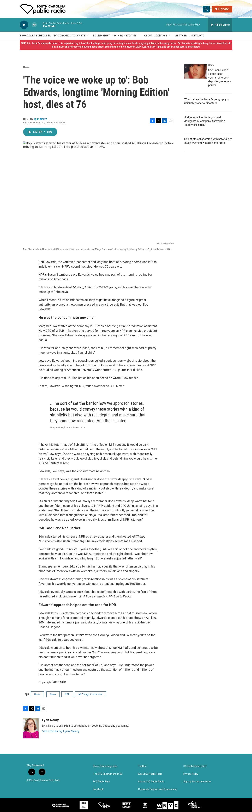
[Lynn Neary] (31, 728)
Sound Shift (101, 35)
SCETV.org (197, 35)
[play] (24, 25)
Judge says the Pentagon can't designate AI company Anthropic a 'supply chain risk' (204, 121)
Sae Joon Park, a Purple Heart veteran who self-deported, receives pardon (219, 77)
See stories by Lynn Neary (60, 731)
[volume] (34, 25)
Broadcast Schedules (35, 35)
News (26, 67)
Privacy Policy (190, 774)
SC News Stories (125, 35)
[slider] (39, 25)
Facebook (98, 789)
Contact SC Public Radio (151, 781)
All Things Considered (91, 694)
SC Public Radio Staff (195, 766)
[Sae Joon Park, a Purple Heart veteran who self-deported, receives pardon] (195, 71)
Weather (181, 35)
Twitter (142, 766)
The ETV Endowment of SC (108, 774)
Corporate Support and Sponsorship (157, 789)
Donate (223, 9)
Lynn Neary (40, 119)
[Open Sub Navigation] (88, 35)
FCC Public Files (101, 781)
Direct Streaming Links (105, 766)
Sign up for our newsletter (197, 781)
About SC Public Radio (150, 774)
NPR (67, 694)
